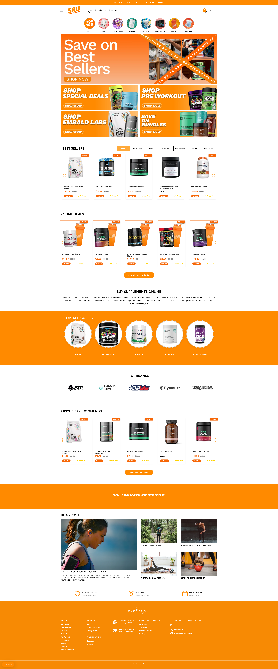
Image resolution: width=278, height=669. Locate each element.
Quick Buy (68, 196)
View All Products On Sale (139, 275)
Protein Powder (66, 634)
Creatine (165, 148)
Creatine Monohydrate (136, 186)
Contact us (91, 641)
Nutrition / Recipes (145, 631)
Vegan (194, 148)
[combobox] (147, 10)
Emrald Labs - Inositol (167, 451)
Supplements (143, 628)
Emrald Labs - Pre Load (200, 451)
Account (90, 644)
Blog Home (143, 624)
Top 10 (123, 148)
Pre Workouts (108, 354)
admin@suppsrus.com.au (183, 633)
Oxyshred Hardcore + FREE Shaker (137, 255)
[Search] (204, 10)
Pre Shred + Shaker (102, 254)
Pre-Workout (180, 148)
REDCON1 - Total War (104, 186)
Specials (64, 631)
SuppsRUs (142, 664)
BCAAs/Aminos (200, 354)
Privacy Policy (92, 631)
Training (142, 634)
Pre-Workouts (66, 637)
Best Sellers (65, 624)
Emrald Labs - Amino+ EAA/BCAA (103, 452)
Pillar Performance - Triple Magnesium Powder (168, 187)
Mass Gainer (208, 148)
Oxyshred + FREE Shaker (71, 254)
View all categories (67, 649)
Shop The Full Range (139, 472)
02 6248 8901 (179, 629)
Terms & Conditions (93, 628)
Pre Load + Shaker (199, 254)
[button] (62, 10)
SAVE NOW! (157, 2)
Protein (152, 148)
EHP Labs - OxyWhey (199, 186)
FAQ (88, 624)
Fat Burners (137, 148)
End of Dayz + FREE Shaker (169, 254)
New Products (66, 628)
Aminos (63, 643)
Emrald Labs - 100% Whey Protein (73, 187)
